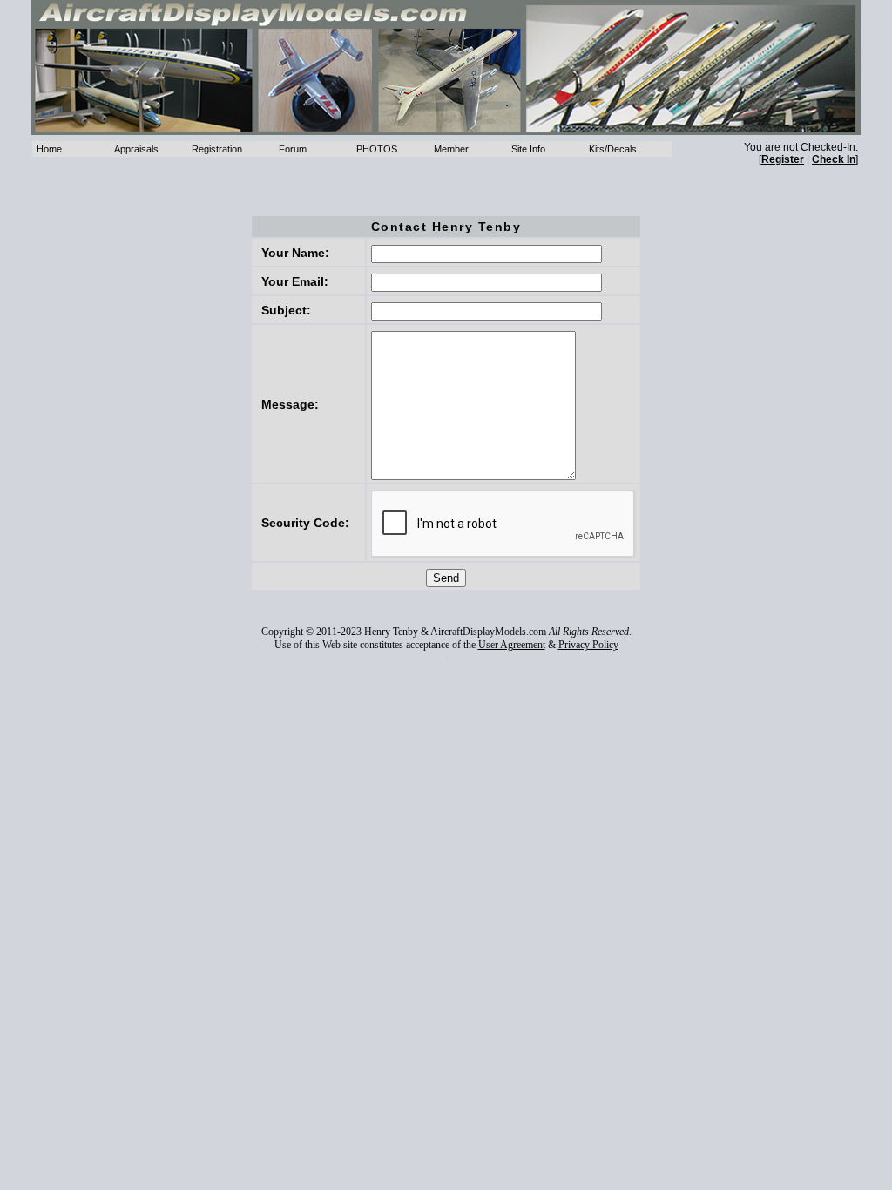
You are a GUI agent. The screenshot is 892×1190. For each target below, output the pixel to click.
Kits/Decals (613, 149)
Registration (217, 149)
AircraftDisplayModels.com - (446, 67)
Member (451, 149)
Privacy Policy (588, 645)
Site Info (528, 149)
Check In (833, 159)
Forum (293, 149)
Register (782, 159)
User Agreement (511, 645)
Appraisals (136, 149)
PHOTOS (376, 149)
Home (49, 149)
